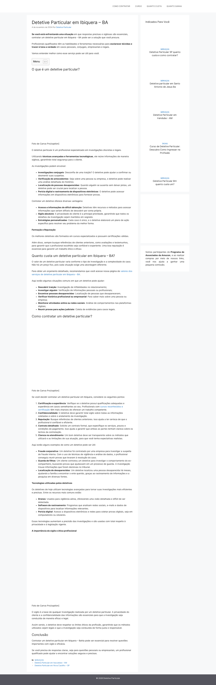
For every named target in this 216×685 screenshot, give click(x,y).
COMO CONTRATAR (121, 6)
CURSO (138, 6)
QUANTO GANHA (174, 6)
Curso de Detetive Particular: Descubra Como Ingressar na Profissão (165, 149)
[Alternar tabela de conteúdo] (44, 62)
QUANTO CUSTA (154, 6)
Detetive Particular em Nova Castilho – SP (52, 665)
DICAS (165, 143)
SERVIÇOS (39, 660)
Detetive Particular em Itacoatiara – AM (51, 663)
